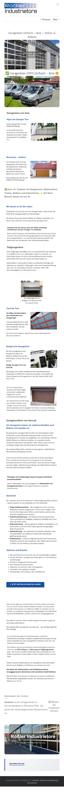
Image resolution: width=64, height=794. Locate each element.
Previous (46, 19)
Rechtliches (32, 782)
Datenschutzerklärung (49, 780)
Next (55, 19)
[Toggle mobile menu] (58, 4)
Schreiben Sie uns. (17, 763)
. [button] (30, 196)
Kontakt (35, 780)
